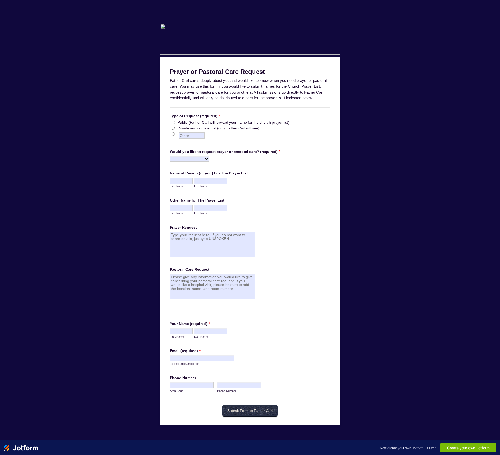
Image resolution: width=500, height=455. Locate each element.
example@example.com (185, 363)
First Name (177, 186)
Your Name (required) (190, 324)
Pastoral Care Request (189, 269)
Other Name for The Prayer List (197, 200)
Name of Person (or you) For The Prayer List (209, 173)
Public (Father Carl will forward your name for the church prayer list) (233, 122)
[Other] (178, 134)
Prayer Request (183, 227)
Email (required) (185, 351)
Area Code (176, 390)
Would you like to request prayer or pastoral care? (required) (225, 152)
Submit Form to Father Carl (250, 410)
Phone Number (183, 378)
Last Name (201, 186)
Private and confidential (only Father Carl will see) (218, 128)
